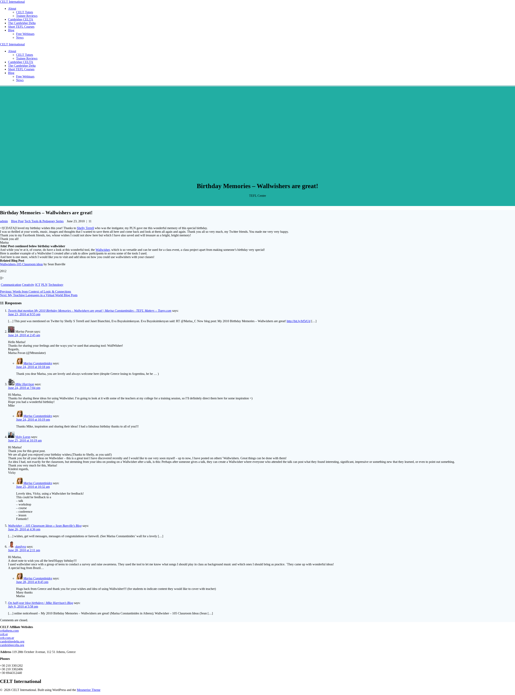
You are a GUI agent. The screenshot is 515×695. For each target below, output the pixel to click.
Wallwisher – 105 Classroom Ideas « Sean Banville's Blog (45, 525)
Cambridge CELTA (20, 19)
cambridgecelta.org (12, 645)
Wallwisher (103, 249)
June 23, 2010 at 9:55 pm (24, 314)
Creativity (28, 284)
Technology (55, 284)
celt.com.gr (7, 638)
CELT (12, 1)
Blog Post (17, 221)
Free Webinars (25, 34)
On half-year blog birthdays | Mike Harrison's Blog (40, 603)
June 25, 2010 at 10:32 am (33, 486)
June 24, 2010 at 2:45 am (24, 335)
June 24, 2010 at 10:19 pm (33, 419)
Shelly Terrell (85, 228)
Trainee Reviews (26, 15)
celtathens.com (9, 630)
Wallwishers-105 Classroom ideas (21, 264)
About (12, 8)
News (20, 37)
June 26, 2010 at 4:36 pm (24, 529)
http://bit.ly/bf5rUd (298, 321)
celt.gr (4, 634)
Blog (11, 30)
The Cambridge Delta (22, 23)
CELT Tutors (24, 12)
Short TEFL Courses (21, 26)
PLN (44, 284)
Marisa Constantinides (37, 363)
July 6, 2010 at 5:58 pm (23, 606)
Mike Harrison (24, 384)
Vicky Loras (22, 437)
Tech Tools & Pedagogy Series (44, 221)
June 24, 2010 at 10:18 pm (33, 367)
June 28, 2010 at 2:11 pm (24, 550)
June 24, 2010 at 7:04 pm (24, 388)
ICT (37, 284)
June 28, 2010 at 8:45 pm (32, 582)
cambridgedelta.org (12, 641)
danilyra (20, 546)
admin (4, 221)
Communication (11, 284)
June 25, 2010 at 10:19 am (25, 440)
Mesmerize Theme (88, 690)
